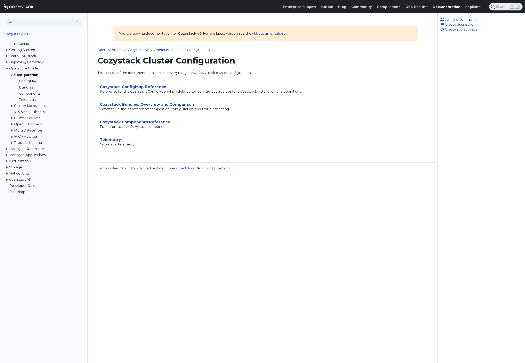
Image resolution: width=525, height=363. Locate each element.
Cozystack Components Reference (135, 122)
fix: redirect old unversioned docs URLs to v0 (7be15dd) (185, 168)
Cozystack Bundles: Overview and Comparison (147, 104)
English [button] (471, 7)
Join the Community (461, 20)
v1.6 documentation (268, 33)
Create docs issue (458, 24)
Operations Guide (168, 50)
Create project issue (461, 29)
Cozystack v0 (139, 50)
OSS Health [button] (415, 7)
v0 (10, 22)
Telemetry (110, 139)
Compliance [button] (387, 7)
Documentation (110, 50)
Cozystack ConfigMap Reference (133, 86)
